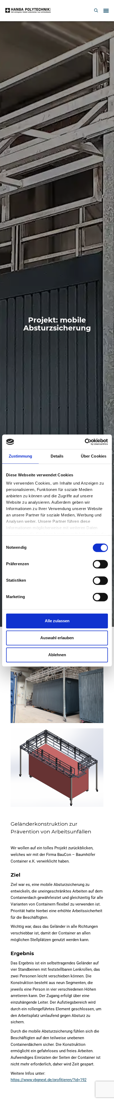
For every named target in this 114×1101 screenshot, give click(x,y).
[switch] (100, 564)
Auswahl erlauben (57, 638)
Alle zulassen (57, 621)
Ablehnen (57, 654)
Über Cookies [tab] (93, 456)
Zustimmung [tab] (20, 456)
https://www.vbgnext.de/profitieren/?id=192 (48, 1079)
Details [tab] (57, 456)
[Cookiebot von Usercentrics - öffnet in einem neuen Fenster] (85, 441)
